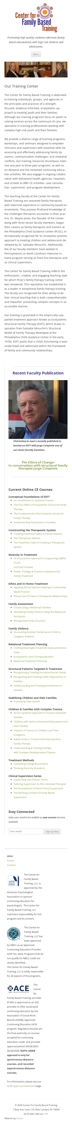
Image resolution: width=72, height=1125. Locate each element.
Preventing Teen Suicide (27, 701)
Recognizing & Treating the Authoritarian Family (40, 672)
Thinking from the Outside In (29, 768)
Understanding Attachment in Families (35, 522)
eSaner (20, 1118)
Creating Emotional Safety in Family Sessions (38, 533)
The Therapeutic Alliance (27, 538)
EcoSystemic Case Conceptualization (34, 656)
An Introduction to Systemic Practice (34, 500)
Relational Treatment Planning (30, 661)
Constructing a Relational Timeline (32, 607)
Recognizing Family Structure (29, 620)
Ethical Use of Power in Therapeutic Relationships (40, 596)
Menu (36, 54)
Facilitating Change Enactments (31, 763)
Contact (11, 865)
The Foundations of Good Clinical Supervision (38, 788)
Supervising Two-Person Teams (31, 779)
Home (10, 860)
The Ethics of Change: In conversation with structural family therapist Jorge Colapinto (38, 465)
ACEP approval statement (21, 1086)
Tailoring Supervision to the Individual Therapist (40, 784)
